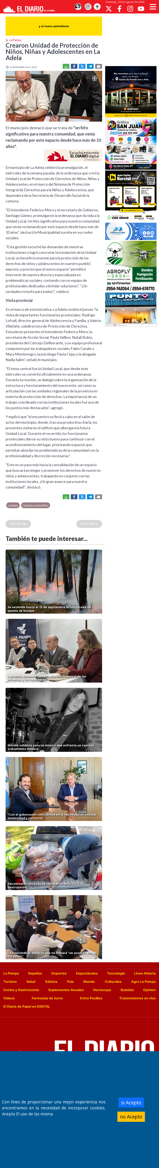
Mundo (89, 981)
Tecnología (116, 973)
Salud (30, 981)
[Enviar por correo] (98, 66)
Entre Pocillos (91, 998)
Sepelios (35, 973)
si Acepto (131, 1102)
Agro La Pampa (143, 981)
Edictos (51, 981)
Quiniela (127, 990)
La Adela (13, 505)
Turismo (10, 981)
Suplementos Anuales (66, 990)
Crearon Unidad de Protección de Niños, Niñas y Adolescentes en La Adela (53, 51)
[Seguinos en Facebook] (119, 8)
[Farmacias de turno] (97, 6)
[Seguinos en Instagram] (130, 8)
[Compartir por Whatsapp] (66, 66)
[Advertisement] (132, 39)
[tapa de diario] (88, 6)
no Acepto (131, 1116)
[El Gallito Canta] (78, 6)
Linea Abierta (145, 973)
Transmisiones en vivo (137, 998)
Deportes (59, 973)
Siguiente (89, 524)
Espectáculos (87, 973)
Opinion (149, 990)
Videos (9, 998)
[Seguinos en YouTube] (141, 8)
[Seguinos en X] (108, 8)
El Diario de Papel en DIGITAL (26, 1006)
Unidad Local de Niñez (35, 505)
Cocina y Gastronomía (21, 990)
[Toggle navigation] (153, 6)
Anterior (18, 524)
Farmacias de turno (47, 998)
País (70, 981)
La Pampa (11, 973)
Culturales (113, 981)
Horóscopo (102, 990)
